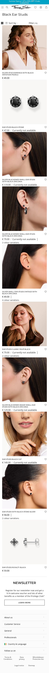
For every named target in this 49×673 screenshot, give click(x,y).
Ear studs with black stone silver (18, 512)
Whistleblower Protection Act (38, 658)
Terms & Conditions (8, 658)
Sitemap (31, 665)
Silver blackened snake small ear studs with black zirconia (18, 406)
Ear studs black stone (13, 127)
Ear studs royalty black (14, 567)
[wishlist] (35, 7)
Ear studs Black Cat (12, 459)
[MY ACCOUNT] (41, 7)
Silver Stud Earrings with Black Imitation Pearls (18, 74)
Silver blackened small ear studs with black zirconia (18, 180)
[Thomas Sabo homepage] (7, 7)
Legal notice (19, 665)
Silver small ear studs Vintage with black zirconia (19, 293)
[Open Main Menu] (2, 7)
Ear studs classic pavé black (16, 349)
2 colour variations (10, 242)
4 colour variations (10, 300)
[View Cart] (46, 7)
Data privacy (21, 658)
